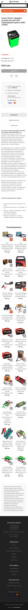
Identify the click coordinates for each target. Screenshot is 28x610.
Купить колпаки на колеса (15, 500)
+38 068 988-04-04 (14, 525)
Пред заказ (14, 71)
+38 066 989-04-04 (14, 527)
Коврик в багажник (17, 486)
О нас (14, 545)
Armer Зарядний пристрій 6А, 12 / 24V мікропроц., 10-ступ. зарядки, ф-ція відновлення (20, 445)
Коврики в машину (8, 488)
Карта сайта (14, 560)
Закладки (14, 574)
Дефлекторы (21, 490)
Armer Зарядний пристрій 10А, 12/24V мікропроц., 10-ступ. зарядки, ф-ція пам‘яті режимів (20, 470)
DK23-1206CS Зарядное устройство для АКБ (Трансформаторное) (7, 317)
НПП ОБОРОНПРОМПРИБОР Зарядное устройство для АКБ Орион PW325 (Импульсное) (21, 246)
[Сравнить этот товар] (16, 76)
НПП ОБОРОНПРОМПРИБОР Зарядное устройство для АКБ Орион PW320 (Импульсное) (7, 246)
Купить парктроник (16, 493)
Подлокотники (19, 507)
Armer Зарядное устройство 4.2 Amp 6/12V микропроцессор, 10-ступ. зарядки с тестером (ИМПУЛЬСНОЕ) (7, 417)
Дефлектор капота (14, 490)
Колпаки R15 (9, 510)
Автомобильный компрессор (10, 505)
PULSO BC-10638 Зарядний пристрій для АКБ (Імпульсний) (21, 413)
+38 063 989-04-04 (14, 529)
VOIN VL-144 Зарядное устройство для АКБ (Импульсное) (20, 389)
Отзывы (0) (14, 125)
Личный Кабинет (14, 568)
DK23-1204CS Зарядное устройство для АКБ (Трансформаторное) (21, 294)
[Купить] (11, 239)
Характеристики (14, 120)
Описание (14, 115)
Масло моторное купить (17, 498)
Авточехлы (6, 500)
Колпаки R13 (16, 508)
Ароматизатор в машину (9, 491)
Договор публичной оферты (14, 551)
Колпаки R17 (21, 510)
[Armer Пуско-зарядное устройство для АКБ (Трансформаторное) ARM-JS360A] (13, 39)
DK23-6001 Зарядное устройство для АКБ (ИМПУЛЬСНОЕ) (7, 294)
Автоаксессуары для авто (9, 496)
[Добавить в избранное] (11, 76)
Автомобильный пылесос (9, 507)
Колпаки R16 (15, 510)
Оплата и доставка (14, 548)
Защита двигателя (8, 486)
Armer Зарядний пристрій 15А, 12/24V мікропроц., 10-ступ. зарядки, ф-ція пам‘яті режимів (7, 470)
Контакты (14, 557)
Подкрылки (20, 495)
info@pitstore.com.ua (14, 583)
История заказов (14, 571)
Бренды (14, 554)
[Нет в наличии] (11, 265)
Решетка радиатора (8, 508)
